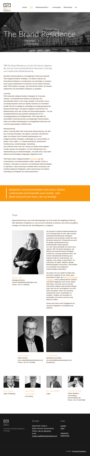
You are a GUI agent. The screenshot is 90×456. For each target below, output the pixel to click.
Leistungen (56, 7)
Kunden (63, 426)
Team (62, 428)
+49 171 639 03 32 (44, 431)
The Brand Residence (79, 451)
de (76, 7)
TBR (31, 7)
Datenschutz (65, 436)
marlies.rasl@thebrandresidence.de (44, 436)
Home (24, 7)
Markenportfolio (42, 7)
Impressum (64, 433)
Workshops (68, 7)
